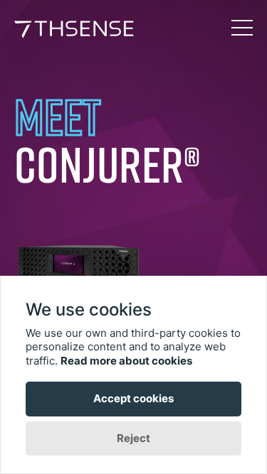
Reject (133, 438)
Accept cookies (133, 398)
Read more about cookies (126, 360)
